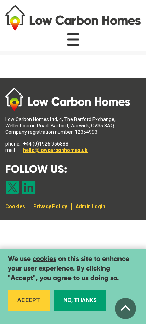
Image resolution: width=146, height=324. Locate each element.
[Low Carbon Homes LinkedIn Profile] (29, 188)
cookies (44, 259)
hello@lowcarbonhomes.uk (55, 150)
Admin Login (90, 206)
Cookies (15, 206)
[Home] (73, 18)
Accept (28, 300)
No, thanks (80, 300)
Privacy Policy (50, 206)
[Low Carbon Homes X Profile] (12, 188)
